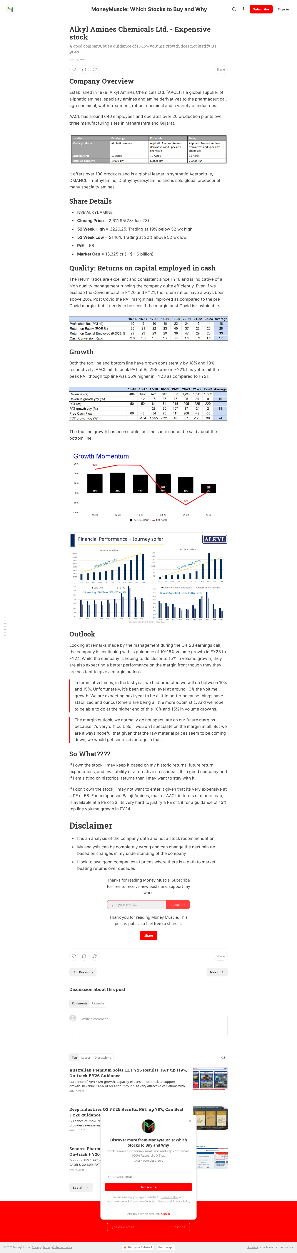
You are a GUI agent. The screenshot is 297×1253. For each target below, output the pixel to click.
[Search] (234, 9)
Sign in (283, 9)
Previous (86, 972)
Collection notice (62, 1247)
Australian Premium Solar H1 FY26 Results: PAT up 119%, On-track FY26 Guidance (128, 1072)
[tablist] (88, 1003)
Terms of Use (169, 1197)
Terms (46, 1247)
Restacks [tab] (98, 1003)
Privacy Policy (181, 1201)
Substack (252, 1247)
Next (214, 972)
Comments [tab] (79, 1003)
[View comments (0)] (84, 69)
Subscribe (261, 9)
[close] (190, 1121)
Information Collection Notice (147, 1201)
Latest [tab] (85, 1058)
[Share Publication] (243, 9)
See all (78, 1187)
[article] (148, 1083)
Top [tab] (74, 1058)
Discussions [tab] (103, 1058)
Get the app (166, 1247)
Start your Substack (140, 1247)
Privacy (36, 1247)
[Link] (63, 81)
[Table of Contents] (5, 626)
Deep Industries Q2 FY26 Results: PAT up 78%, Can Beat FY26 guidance (126, 1112)
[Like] (73, 69)
